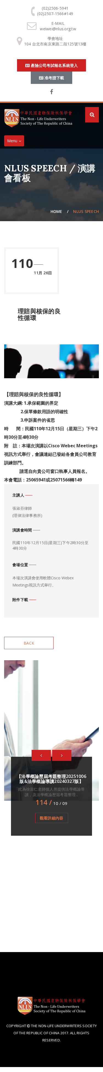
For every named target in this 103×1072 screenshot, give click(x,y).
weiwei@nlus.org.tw (58, 28)
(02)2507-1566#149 (55, 13)
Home (56, 211)
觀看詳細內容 (51, 818)
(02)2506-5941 (55, 8)
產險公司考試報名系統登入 (54, 65)
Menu (15, 142)
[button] (41, 755)
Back (29, 643)
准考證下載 (53, 77)
